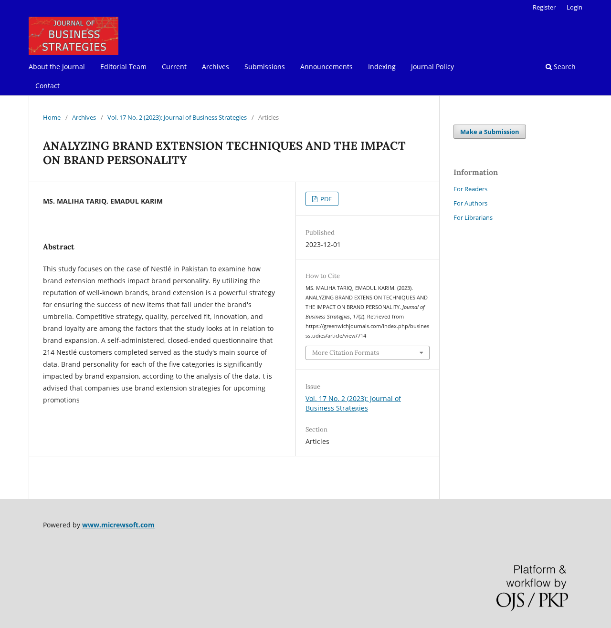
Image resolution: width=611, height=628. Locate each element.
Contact (47, 85)
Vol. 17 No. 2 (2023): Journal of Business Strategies (177, 117)
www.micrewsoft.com (118, 524)
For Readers (470, 189)
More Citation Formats (345, 353)
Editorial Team (123, 66)
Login (574, 7)
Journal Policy (432, 66)
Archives (215, 66)
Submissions (264, 66)
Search (564, 66)
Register (544, 7)
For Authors (470, 203)
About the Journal (57, 66)
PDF (325, 199)
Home (52, 117)
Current (174, 66)
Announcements (326, 66)
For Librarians (473, 217)
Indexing (382, 66)
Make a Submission (489, 131)
